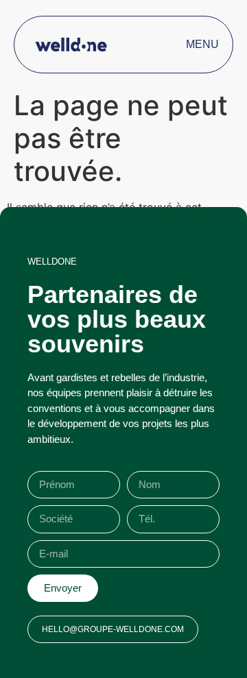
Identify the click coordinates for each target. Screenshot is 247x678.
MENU (202, 44)
